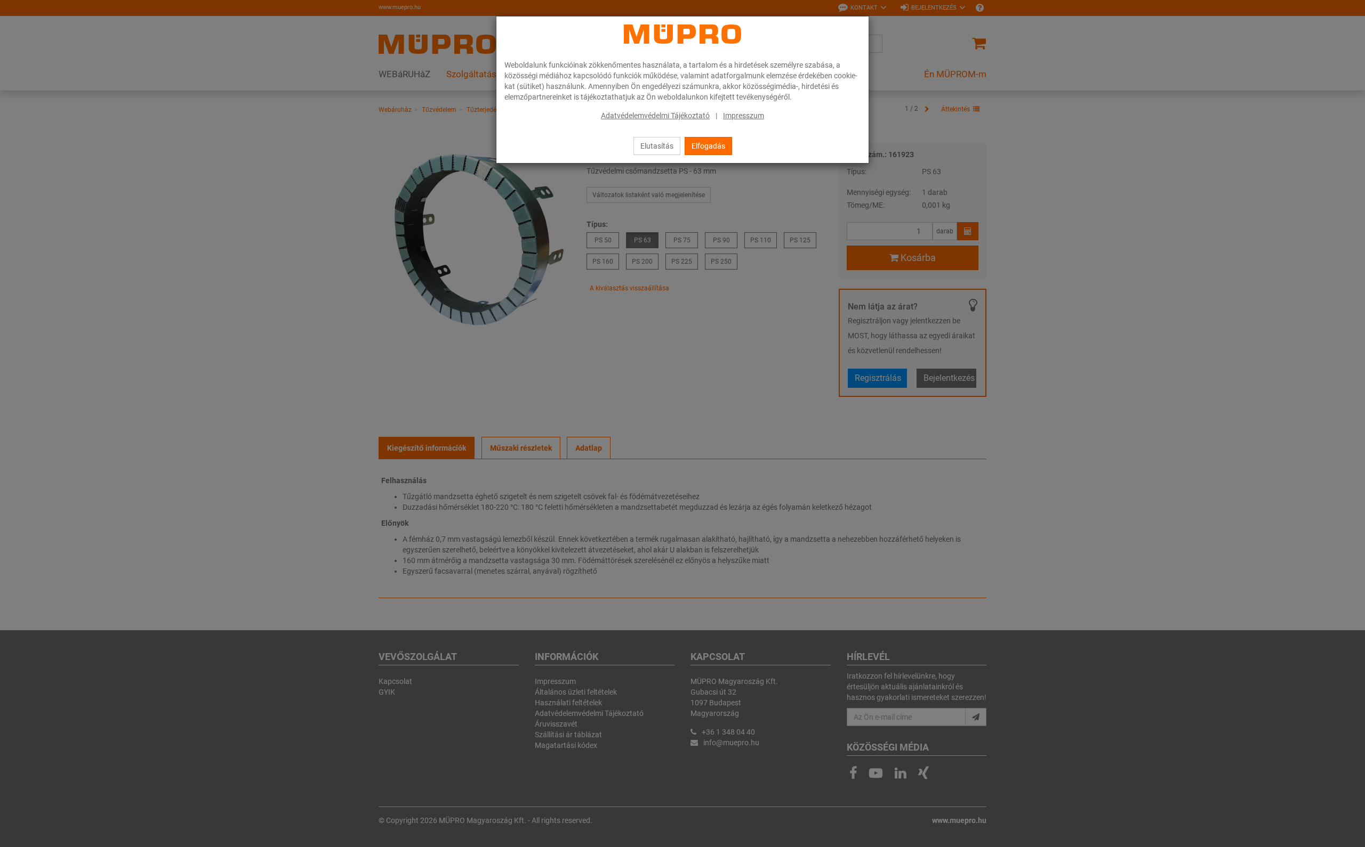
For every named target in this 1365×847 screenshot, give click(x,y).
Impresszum (743, 115)
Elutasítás (656, 146)
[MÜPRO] (682, 34)
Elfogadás (708, 146)
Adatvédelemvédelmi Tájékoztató (655, 115)
